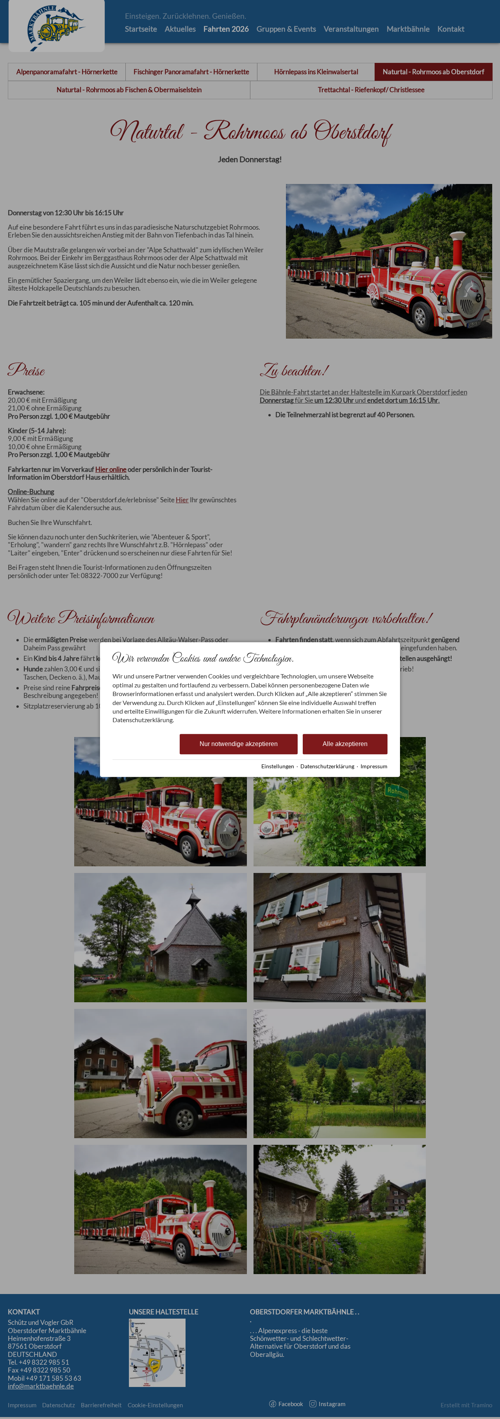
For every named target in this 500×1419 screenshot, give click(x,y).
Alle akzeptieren (345, 744)
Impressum (374, 766)
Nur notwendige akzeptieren (239, 744)
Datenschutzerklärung (327, 766)
